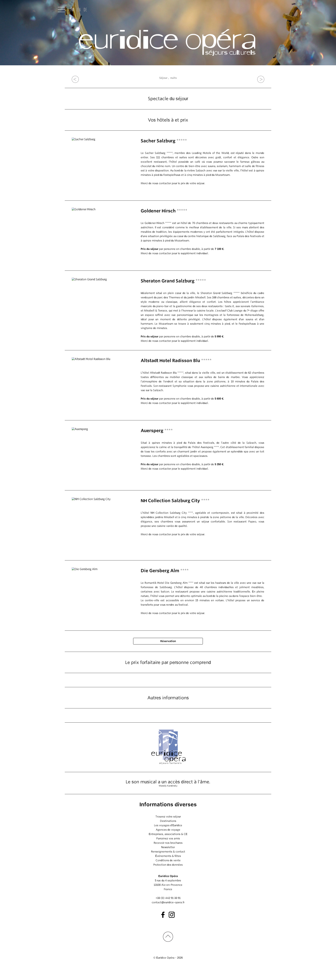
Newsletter (168, 847)
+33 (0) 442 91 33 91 (168, 898)
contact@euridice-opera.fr (168, 902)
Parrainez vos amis (168, 838)
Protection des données (168, 864)
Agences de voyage (168, 829)
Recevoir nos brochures (168, 842)
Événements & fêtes (168, 856)
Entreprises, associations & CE (168, 834)
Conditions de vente (168, 860)
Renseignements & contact (168, 851)
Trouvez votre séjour (168, 816)
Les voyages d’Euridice (168, 825)
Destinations (168, 821)
